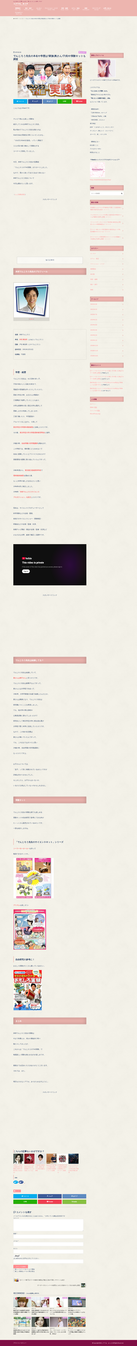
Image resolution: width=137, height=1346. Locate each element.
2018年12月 (94, 345)
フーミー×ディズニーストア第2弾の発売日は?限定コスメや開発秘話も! (105, 223)
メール (15, 1241)
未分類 (92, 274)
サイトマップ (96, 8)
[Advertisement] (68, 35)
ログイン (93, 404)
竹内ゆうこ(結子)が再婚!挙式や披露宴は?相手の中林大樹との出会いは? (18, 1168)
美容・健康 (64, 8)
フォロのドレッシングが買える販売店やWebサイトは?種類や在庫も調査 (106, 216)
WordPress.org (95, 414)
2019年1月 (93, 340)
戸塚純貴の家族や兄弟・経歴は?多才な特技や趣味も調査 (40, 1167)
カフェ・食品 (75, 8)
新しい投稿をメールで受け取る (25, 1271)
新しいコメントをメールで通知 (25, 1269)
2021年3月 (93, 304)
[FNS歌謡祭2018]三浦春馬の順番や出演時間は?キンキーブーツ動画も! (62, 1168)
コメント (16, 1218)
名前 (15, 1233)
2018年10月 (94, 356)
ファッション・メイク (51, 8)
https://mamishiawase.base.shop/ (100, 180)
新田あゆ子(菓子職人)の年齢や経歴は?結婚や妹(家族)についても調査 (51, 1167)
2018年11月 (94, 350)
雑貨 (86, 8)
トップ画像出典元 (20, 194)
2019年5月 (93, 320)
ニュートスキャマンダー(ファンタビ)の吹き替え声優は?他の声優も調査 (73, 1168)
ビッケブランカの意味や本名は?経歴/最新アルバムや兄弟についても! (29, 1167)
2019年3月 (93, 330)
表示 (52, 260)
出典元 (31, 319)
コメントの (95, 410)
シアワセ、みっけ (107, 1343)
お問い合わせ (107, 8)
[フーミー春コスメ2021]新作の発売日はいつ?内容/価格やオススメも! (105, 230)
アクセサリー (19, 13)
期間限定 (18, 8)
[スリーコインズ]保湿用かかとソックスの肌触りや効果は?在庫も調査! (105, 238)
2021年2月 (93, 309)
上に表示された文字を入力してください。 (26, 1258)
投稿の (93, 407)
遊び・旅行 (28, 8)
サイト (15, 1248)
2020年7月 (93, 314)
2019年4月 (93, 325)
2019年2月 (93, 335)
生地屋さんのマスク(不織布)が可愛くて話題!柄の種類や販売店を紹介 (105, 208)
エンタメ (39, 8)
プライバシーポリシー (19, 1343)
